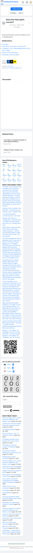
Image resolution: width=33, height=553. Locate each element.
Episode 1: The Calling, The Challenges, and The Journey (11, 336)
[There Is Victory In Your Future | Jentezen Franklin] (9, 170)
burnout (7, 67)
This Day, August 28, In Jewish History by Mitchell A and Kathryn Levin (11, 462)
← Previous (13, 13)
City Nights (5, 490)
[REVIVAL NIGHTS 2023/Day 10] (14, 180)
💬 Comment (12, 74)
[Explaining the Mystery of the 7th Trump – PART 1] (14, 166)
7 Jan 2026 (16, 216)
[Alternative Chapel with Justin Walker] (14, 170)
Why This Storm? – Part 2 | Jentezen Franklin (10, 434)
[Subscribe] (15, 61)
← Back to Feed (16, 9)
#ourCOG (10, 66)
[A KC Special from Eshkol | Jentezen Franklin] (5, 170)
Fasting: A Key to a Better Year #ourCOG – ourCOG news (11, 209)
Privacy (2, 546)
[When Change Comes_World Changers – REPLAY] (9, 175)
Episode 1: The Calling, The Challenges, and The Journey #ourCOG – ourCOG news (11, 332)
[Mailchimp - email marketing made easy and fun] (12, 411)
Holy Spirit (5, 44)
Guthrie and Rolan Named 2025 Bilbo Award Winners (12, 327)
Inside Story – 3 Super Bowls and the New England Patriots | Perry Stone (11, 532)
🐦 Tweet (28, 74)
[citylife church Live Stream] (9, 180)
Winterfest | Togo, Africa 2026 (11, 518)
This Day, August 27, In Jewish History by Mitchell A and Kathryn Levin (11, 510)
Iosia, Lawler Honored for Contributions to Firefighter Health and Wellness (10, 480)
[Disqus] (16, 104)
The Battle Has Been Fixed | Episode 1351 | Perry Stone (10, 440)
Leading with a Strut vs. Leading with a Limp (11, 223)
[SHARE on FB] (8, 61)
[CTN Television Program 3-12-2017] (19, 166)
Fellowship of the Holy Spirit (10, 55)
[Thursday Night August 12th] (9, 166)
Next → (21, 13)
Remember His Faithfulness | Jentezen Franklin (11, 503)
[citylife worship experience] (19, 170)
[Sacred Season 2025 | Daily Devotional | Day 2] (19, 180)
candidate (12, 67)
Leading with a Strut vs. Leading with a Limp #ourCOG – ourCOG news (11, 219)
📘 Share (20, 74)
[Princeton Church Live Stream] (5, 180)
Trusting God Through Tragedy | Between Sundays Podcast (11, 424)
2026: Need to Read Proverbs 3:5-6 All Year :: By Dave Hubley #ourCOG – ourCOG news (11, 230)
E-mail (5, 400)
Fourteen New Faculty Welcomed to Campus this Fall (11, 451)
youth (20, 67)
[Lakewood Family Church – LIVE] (19, 175)
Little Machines (7, 492)
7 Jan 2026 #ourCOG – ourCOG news (9, 215)
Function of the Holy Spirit (10, 52)
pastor (16, 67)
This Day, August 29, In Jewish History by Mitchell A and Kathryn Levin (11, 419)
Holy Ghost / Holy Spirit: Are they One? (14, 46)
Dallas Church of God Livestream (8, 487)
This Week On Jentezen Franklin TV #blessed (9, 446)
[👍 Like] (4, 74)
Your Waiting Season (8, 429)
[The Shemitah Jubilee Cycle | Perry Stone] (14, 175)
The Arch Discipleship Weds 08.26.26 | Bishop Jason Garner (12, 497)
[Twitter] (11, 61)
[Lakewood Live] (5, 175)
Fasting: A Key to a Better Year (11, 212)
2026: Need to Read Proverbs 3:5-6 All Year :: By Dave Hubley (11, 234)
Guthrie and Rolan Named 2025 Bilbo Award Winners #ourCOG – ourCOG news (12, 322)
